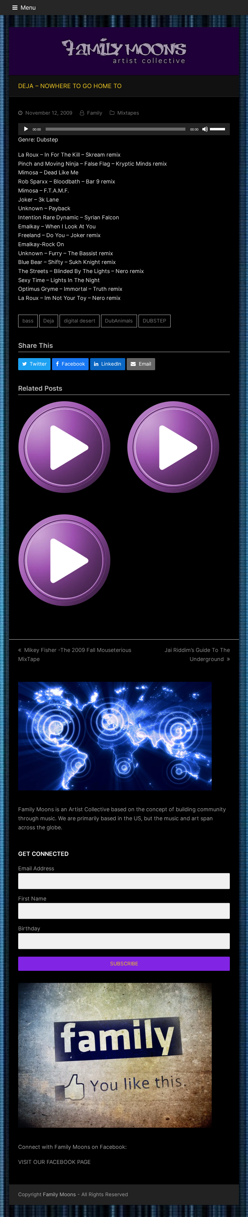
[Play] (26, 129)
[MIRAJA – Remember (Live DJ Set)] (178, 452)
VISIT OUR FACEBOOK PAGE (54, 1162)
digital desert (79, 321)
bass (28, 321)
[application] (124, 129)
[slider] (218, 128)
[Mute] (205, 129)
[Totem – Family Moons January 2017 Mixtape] (69, 565)
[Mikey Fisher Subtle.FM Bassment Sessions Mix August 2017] (69, 452)
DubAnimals (119, 321)
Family (94, 113)
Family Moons (59, 1194)
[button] (24, 7)
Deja (48, 321)
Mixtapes (128, 113)
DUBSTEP (154, 321)
